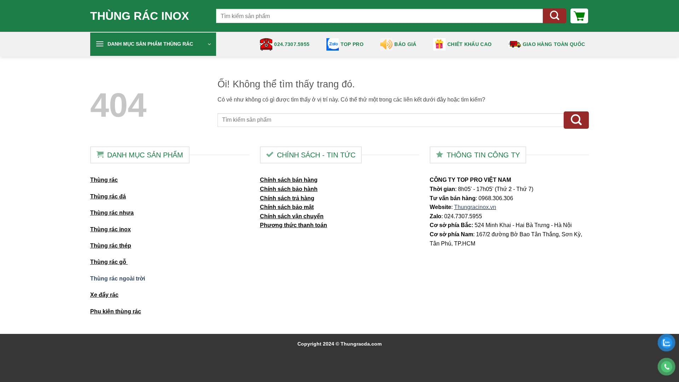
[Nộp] (554, 16)
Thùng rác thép (110, 246)
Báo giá (405, 44)
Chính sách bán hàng (289, 180)
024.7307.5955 (291, 44)
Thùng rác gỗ (109, 262)
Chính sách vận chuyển (292, 216)
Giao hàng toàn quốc (554, 44)
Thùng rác (104, 180)
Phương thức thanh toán (293, 225)
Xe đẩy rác (104, 295)
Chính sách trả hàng (287, 198)
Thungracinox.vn (475, 207)
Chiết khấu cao (469, 44)
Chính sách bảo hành (289, 189)
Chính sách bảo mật (287, 207)
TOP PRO (352, 44)
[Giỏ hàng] (579, 15)
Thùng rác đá (108, 196)
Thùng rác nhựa (112, 213)
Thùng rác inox (139, 16)
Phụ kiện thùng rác (115, 311)
